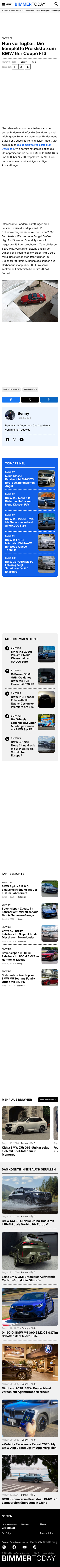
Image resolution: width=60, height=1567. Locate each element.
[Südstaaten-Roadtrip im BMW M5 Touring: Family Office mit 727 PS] (50, 977)
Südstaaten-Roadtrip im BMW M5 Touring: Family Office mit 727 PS (18, 978)
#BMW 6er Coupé (11, 389)
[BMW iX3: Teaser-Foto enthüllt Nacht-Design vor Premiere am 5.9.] (46, 699)
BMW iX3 (10, 472)
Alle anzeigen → (48, 1099)
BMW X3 (6, 927)
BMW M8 (16, 670)
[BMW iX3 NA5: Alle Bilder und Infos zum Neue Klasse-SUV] (46, 500)
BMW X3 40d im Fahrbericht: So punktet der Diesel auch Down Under (20, 934)
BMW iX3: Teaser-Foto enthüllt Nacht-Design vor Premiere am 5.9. (23, 702)
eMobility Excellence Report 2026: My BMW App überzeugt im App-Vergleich (29, 1445)
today (30, 4)
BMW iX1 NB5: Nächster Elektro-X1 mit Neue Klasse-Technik (18, 545)
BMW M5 (7, 949)
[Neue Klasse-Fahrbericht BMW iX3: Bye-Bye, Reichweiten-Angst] (46, 478)
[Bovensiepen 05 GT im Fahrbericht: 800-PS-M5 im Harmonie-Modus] (50, 955)
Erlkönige (7, 1533)
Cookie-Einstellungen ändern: (16, 1542)
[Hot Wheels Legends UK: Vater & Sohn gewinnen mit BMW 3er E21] (46, 722)
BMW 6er (30, 10)
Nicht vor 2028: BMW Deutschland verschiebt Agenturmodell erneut (26, 1390)
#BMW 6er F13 (30, 389)
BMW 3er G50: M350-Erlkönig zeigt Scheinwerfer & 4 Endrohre (19, 566)
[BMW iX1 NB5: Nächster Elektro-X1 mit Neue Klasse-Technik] (46, 542)
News (43, 1524)
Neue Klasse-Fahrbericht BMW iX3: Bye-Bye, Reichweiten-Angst (20, 481)
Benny (24, 62)
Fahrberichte (47, 1533)
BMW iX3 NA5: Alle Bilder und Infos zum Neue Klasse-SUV (18, 501)
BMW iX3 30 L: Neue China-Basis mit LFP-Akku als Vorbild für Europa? (23, 748)
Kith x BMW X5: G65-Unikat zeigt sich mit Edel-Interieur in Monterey (25, 1151)
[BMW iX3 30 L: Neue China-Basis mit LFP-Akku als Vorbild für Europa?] (46, 744)
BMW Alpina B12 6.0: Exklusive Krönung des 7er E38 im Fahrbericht (19, 890)
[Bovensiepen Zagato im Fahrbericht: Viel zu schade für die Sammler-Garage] (50, 911)
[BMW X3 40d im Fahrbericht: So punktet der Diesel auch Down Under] (50, 933)
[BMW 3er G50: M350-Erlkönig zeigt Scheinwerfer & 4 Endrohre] (46, 564)
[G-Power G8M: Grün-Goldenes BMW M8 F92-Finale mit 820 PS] (46, 676)
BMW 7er (7, 882)
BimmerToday (8, 10)
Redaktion (22, 897)
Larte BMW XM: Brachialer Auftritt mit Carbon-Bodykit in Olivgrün (28, 1278)
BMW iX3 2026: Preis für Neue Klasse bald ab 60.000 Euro (19, 522)
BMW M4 (7, 904)
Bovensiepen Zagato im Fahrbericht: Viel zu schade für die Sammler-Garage (20, 912)
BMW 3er (10, 558)
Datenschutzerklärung (43, 1542)
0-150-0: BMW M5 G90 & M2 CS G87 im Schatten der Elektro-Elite (30, 1334)
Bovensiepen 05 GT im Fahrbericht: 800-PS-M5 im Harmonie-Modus (20, 956)
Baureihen (20, 10)
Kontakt (25, 1524)
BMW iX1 (9, 536)
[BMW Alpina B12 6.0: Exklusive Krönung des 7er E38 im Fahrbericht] (50, 888)
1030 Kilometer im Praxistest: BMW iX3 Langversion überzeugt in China (29, 1500)
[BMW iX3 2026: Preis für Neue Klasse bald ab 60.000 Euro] (46, 521)
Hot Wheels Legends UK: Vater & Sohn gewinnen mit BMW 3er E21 (23, 724)
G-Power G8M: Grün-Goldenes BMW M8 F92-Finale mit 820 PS (22, 679)
